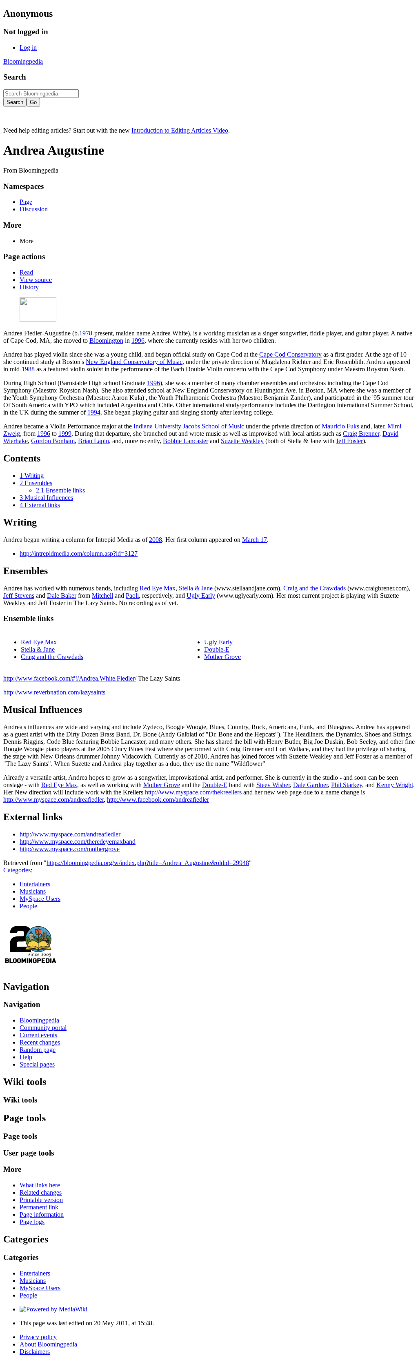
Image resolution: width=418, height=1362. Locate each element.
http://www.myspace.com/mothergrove (70, 848)
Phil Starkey (346, 784)
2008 (155, 539)
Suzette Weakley (242, 440)
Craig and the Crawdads (314, 588)
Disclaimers (35, 1351)
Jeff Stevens (18, 595)
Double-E (216, 649)
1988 (28, 369)
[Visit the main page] (30, 969)
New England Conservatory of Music (134, 361)
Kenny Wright (394, 784)
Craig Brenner (361, 433)
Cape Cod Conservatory (290, 354)
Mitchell (102, 595)
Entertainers (35, 884)
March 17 (254, 539)
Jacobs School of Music (213, 426)
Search (14, 77)
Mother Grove (222, 656)
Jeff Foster (349, 440)
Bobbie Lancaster (185, 440)
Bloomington (106, 340)
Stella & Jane (196, 588)
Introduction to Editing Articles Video (179, 130)
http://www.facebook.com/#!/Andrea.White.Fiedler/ (69, 678)
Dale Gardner (310, 784)
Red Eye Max (158, 588)
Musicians (33, 891)
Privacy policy (38, 1336)
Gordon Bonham (53, 440)
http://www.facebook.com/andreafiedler (158, 799)
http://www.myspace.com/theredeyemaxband (78, 841)
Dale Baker (61, 595)
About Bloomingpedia (48, 1344)
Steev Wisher (273, 784)
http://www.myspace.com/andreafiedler (53, 799)
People (28, 906)
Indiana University (157, 426)
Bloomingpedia (23, 61)
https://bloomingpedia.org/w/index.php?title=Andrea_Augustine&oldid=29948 (148, 862)
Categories (17, 870)
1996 (138, 340)
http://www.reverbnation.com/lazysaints (54, 692)
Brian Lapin (93, 440)
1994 (93, 412)
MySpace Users (40, 898)
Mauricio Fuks (340, 426)
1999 (64, 433)
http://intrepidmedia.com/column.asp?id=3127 (79, 553)
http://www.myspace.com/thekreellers (193, 792)
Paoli (132, 595)
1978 (85, 333)
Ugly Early (201, 595)
